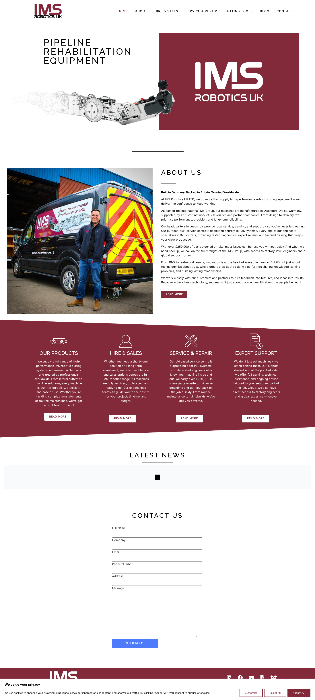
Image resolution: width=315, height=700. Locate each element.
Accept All (299, 692)
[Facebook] (240, 678)
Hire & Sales (166, 11)
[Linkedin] (229, 678)
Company (118, 540)
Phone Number (122, 564)
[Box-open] (274, 678)
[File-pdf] (262, 678)
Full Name (119, 528)
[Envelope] (251, 678)
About (141, 11)
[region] (157, 689)
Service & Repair (201, 11)
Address (117, 576)
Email (116, 552)
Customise (251, 692)
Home (123, 11)
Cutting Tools (239, 11)
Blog (264, 11)
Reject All (275, 692)
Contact (285, 11)
